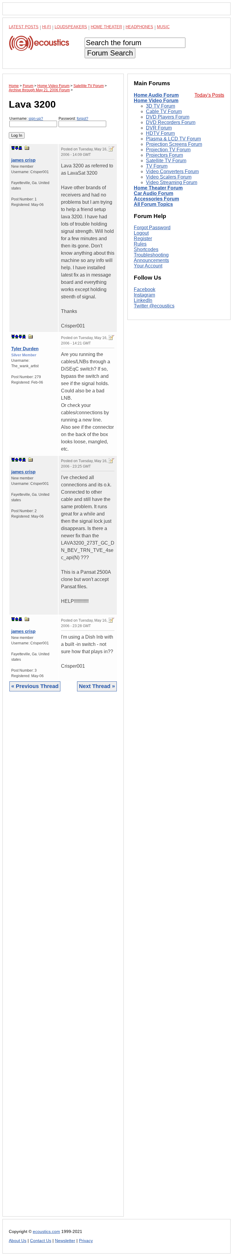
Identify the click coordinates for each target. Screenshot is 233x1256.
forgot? (82, 118)
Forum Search (110, 53)
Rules (140, 244)
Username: (26, 118)
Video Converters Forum (172, 171)
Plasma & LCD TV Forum (173, 138)
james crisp (23, 160)
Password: (73, 118)
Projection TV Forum (168, 149)
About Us (17, 1240)
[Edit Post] (111, 148)
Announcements (151, 260)
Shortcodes (146, 249)
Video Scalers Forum (168, 177)
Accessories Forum (156, 198)
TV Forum (156, 166)
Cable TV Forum (164, 111)
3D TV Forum (160, 106)
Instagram (144, 294)
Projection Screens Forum (174, 144)
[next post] (17, 148)
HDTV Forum (160, 133)
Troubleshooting (151, 254)
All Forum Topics (153, 204)
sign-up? (36, 118)
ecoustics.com (46, 1231)
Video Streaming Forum (171, 182)
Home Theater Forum (158, 187)
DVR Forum (159, 127)
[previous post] (17, 336)
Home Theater (106, 27)
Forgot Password (152, 227)
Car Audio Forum (153, 193)
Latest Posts (24, 27)
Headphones (139, 27)
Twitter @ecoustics (154, 305)
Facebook (144, 289)
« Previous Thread (35, 686)
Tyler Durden (25, 348)
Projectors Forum (164, 155)
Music (163, 27)
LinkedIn (143, 300)
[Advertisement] (63, 958)
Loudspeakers (71, 27)
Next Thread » (97, 686)
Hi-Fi (46, 27)
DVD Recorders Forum (170, 122)
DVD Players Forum (167, 116)
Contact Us (40, 1240)
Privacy (86, 1240)
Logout (141, 233)
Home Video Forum (156, 100)
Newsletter (65, 1240)
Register (143, 238)
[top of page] (13, 148)
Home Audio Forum (156, 95)
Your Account (148, 265)
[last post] (20, 148)
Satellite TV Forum (166, 160)
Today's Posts (209, 95)
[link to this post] (27, 148)
